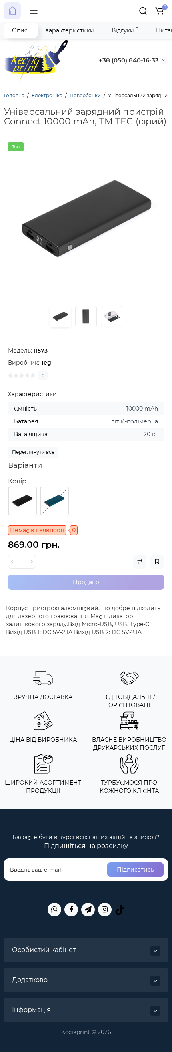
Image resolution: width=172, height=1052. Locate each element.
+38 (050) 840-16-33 (129, 60)
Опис (20, 30)
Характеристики (69, 30)
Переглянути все (33, 452)
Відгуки (125, 30)
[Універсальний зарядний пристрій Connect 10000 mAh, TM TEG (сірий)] (86, 220)
